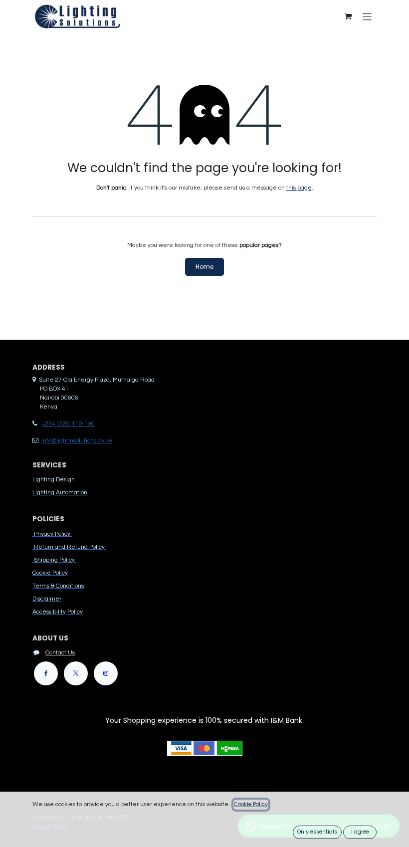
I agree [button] (360, 832)
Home (204, 266)
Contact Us (60, 652)
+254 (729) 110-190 (68, 424)
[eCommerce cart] (348, 16)
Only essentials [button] (317, 832)
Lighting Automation (59, 492)
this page (299, 188)
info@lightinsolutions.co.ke (76, 440)
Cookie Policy (251, 804)
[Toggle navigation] (367, 16)
